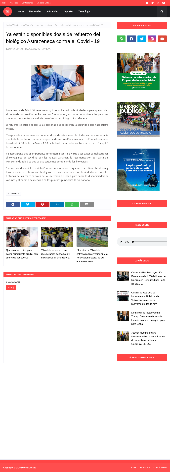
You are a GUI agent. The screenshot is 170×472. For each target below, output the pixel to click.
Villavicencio (18, 25)
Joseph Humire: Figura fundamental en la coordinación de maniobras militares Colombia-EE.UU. (148, 338)
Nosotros (14, 2)
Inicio (4, 2)
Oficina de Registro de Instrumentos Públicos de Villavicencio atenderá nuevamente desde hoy (145, 298)
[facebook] (147, 3)
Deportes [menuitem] (68, 11)
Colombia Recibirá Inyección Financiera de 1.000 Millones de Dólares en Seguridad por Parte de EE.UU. (148, 278)
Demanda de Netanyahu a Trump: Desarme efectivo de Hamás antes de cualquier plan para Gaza (148, 318)
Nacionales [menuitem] (35, 11)
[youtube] (164, 3)
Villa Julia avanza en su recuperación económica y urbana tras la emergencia (55, 254)
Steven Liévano (15, 48)
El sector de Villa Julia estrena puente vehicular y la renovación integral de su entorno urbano (92, 256)
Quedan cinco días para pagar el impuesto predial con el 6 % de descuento (22, 254)
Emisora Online (44, 2)
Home (133, 467)
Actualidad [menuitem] (52, 11)
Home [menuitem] (21, 11)
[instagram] (158, 3)
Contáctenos (27, 2)
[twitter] (153, 3)
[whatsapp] (121, 38)
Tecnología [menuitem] (84, 11)
